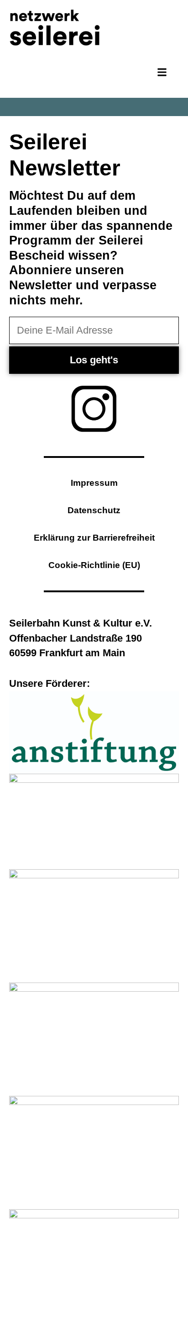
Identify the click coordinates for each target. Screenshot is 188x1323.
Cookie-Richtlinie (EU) (94, 565)
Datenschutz (94, 510)
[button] (161, 72)
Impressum (94, 483)
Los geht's (94, 360)
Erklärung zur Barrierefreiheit (94, 537)
